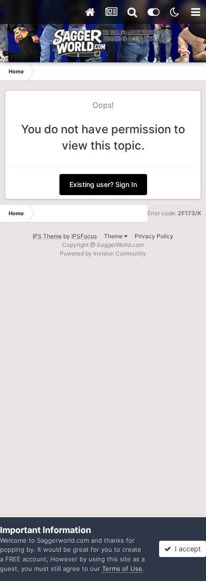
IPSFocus (84, 236)
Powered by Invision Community (103, 253)
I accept (186, 549)
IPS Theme (47, 236)
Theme (114, 236)
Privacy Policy (154, 236)
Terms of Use (122, 568)
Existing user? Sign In (103, 184)
